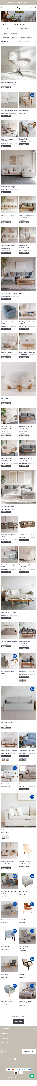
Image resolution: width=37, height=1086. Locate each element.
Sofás (13, 41)
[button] (31, 7)
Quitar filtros (5, 43)
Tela (22, 41)
